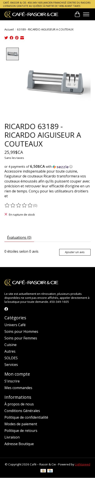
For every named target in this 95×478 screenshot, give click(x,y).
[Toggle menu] (86, 14)
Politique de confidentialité (26, 417)
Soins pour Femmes (20, 338)
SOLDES (11, 358)
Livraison (12, 437)
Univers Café (15, 324)
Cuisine (10, 344)
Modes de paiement (20, 424)
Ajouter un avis (75, 252)
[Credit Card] (50, 471)
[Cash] (43, 471)
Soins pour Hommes (21, 331)
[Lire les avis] (18, 205)
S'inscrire (12, 381)
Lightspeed (82, 464)
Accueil (9, 29)
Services (11, 364)
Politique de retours (20, 430)
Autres (9, 351)
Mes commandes (18, 387)
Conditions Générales (22, 410)
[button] (47, 166)
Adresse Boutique (19, 443)
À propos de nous (19, 404)
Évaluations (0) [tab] (19, 237)
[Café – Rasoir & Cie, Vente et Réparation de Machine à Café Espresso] (31, 14)
